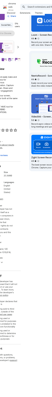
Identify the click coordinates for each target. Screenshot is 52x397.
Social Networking (7, 25)
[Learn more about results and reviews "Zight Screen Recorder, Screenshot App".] (38, 161)
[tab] (11, 12)
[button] (4, 59)
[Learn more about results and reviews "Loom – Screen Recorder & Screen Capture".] (38, 38)
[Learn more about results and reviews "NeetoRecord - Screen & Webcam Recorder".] (38, 79)
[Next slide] (18, 47)
